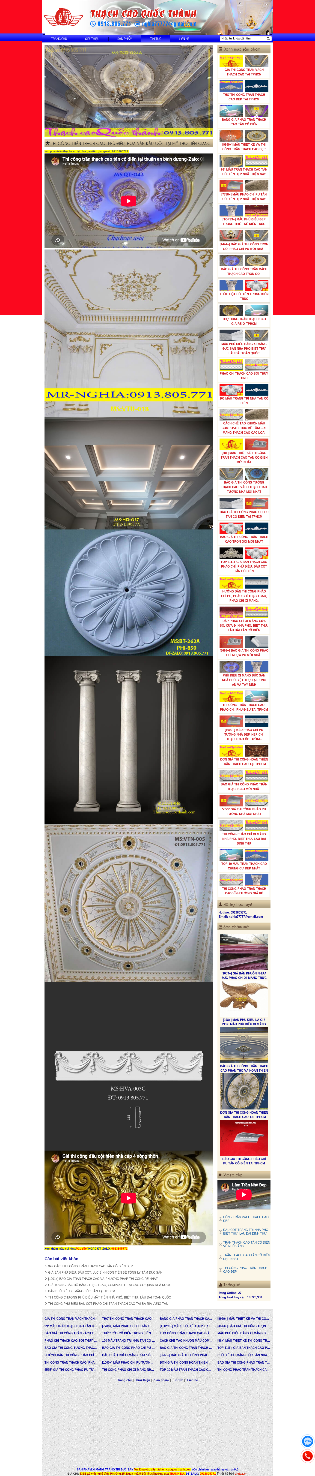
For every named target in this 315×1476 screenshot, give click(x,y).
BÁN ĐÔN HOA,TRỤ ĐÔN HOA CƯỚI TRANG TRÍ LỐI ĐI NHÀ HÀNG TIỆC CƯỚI (244, 1164)
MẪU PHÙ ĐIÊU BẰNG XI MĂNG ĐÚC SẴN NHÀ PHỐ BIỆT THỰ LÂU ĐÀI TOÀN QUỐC (244, 348)
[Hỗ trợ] (307, 1456)
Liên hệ (184, 38)
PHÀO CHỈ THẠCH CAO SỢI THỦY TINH (244, 376)
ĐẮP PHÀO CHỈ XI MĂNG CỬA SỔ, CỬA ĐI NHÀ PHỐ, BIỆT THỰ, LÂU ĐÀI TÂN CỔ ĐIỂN (244, 625)
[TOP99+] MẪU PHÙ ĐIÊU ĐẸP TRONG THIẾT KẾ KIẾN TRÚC (244, 222)
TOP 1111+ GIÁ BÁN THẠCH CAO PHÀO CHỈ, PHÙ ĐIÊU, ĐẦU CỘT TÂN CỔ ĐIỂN (244, 566)
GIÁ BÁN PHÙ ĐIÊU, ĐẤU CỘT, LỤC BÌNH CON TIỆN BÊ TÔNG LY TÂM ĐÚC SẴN (105, 1272)
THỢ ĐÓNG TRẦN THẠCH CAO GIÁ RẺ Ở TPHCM (244, 321)
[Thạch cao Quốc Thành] (63, 17)
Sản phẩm (124, 38)
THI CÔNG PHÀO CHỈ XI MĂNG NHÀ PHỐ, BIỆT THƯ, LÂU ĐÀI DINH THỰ (244, 839)
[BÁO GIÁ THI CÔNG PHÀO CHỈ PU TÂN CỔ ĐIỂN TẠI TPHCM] (244, 1045)
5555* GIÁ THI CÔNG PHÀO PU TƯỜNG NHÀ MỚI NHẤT (244, 812)
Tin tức (155, 38)
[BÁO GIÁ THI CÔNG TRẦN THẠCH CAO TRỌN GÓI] (244, 1092)
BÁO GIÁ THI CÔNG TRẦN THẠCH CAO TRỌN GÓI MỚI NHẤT (244, 539)
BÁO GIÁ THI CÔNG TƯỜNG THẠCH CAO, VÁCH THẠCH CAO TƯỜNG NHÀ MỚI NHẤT (244, 487)
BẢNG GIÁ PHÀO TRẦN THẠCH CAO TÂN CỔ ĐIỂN (244, 122)
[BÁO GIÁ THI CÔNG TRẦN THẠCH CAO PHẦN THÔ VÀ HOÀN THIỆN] (244, 953)
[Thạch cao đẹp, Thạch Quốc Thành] (129, 91)
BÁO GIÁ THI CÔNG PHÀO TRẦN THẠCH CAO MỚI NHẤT (244, 787)
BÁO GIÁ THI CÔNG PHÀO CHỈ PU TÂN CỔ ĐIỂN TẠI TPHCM (244, 514)
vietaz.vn (241, 1473)
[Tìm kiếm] (268, 38)
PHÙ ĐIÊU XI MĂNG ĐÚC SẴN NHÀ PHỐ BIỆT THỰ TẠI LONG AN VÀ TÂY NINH (244, 680)
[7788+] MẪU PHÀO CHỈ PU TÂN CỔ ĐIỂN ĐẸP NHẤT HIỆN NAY (244, 197)
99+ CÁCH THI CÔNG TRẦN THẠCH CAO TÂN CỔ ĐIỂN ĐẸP (90, 1266)
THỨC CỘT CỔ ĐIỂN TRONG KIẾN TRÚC (244, 296)
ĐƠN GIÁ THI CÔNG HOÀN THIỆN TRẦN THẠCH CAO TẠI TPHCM (244, 762)
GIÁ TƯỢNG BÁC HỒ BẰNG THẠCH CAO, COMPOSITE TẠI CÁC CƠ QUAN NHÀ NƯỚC (109, 1285)
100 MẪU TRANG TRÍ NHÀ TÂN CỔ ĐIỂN (244, 401)
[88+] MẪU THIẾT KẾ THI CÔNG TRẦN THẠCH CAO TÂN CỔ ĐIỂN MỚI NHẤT (244, 457)
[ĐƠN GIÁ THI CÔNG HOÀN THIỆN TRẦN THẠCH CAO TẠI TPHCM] (244, 999)
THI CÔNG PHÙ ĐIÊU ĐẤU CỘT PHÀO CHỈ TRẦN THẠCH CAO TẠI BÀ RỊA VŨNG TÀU (108, 1303)
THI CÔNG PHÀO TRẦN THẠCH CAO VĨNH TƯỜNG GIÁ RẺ (244, 891)
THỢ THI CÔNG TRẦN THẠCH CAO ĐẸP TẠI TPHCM (244, 97)
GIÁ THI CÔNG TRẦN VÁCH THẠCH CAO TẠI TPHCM (244, 72)
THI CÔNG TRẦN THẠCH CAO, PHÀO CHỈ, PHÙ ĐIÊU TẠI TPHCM (244, 707)
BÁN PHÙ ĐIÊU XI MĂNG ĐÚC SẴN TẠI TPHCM (81, 1291)
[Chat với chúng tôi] (307, 1441)
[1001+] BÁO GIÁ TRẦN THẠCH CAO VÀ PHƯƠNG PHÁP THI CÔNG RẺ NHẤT (103, 1279)
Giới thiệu (92, 38)
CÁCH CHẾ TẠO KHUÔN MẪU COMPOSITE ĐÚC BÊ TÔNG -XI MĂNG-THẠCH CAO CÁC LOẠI (244, 428)
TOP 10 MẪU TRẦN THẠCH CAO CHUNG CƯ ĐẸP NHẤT (244, 866)
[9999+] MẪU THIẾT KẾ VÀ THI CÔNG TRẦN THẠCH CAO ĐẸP (244, 147)
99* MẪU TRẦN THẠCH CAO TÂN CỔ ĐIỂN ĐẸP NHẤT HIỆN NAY (244, 172)
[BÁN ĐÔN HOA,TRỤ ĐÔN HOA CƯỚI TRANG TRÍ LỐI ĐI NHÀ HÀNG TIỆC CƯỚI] (244, 1138)
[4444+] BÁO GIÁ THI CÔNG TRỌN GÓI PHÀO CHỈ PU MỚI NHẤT (244, 247)
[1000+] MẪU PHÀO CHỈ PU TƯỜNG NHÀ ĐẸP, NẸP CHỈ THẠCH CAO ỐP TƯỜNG (244, 734)
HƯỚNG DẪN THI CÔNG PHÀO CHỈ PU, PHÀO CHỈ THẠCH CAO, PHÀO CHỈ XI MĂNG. (244, 596)
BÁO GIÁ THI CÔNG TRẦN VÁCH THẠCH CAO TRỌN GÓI (244, 272)
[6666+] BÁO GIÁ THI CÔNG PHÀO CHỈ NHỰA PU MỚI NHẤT (244, 653)
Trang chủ (59, 38)
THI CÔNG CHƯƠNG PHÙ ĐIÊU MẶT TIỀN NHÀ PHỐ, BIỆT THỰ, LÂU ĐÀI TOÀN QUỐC (109, 1297)
